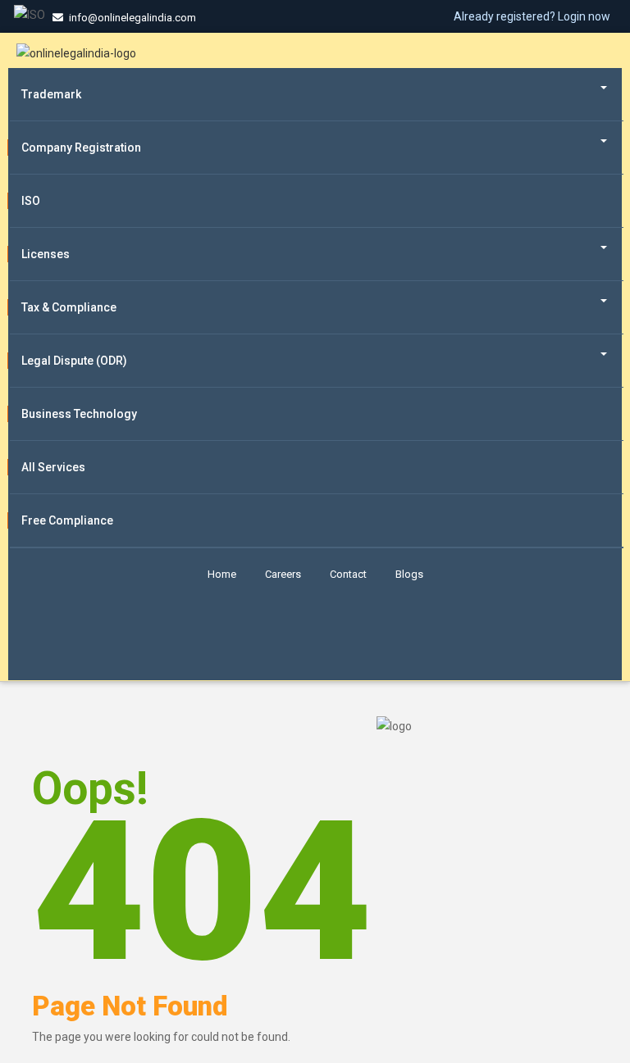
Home (222, 574)
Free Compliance (67, 520)
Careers (283, 574)
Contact (348, 574)
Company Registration (81, 147)
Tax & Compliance (68, 307)
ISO (30, 200)
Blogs (409, 574)
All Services (53, 467)
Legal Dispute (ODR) (74, 360)
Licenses (45, 254)
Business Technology (79, 413)
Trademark (51, 94)
